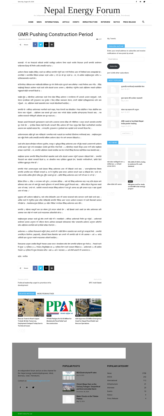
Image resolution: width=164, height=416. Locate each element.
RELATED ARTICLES (26, 294)
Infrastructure (90, 22)
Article (65, 22)
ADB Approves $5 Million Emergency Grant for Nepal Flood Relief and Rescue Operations (88, 321)
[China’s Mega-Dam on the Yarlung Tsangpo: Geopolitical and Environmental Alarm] (69, 387)
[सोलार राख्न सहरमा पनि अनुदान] (113, 112)
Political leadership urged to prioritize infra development (34, 284)
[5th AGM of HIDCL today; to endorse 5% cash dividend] (137, 154)
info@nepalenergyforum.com (38, 381)
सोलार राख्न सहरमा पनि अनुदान (130, 110)
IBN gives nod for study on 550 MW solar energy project (136, 186)
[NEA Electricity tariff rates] (69, 375)
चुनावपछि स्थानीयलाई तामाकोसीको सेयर (132, 86)
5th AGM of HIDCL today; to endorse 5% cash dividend (137, 164)
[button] (143, 22)
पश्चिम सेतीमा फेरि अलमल (114, 184)
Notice (116, 22)
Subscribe (113, 66)
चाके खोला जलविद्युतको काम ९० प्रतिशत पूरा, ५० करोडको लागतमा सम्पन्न (116, 164)
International (52, 22)
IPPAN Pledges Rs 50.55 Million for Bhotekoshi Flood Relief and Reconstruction (59, 321)
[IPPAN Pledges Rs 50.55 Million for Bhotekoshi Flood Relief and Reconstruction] (60, 308)
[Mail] (140, 1)
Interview (105, 22)
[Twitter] (144, 1)
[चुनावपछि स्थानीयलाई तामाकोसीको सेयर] (113, 89)
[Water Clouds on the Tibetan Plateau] (69, 399)
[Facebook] (136, 1)
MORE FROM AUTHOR (45, 294)
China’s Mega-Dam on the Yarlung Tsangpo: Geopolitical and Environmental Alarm (88, 386)
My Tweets (111, 38)
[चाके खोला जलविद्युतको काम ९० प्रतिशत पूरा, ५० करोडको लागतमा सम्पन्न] (116, 154)
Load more (126, 133)
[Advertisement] (60, 55)
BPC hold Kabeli (95, 283)
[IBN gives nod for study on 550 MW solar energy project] (137, 176)
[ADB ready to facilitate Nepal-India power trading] (113, 124)
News (39, 22)
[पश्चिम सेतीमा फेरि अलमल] (116, 176)
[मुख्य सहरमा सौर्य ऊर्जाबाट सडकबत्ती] (113, 101)
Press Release (129, 22)
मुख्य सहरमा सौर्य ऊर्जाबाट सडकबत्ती (131, 98)
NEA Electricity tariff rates (86, 373)
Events (76, 22)
